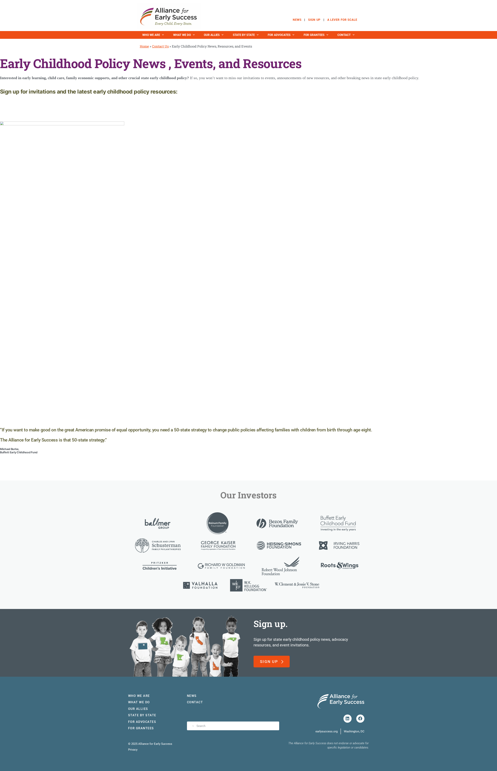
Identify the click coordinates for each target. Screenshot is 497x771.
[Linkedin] (347, 719)
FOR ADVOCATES (279, 35)
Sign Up (314, 20)
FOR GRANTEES (314, 35)
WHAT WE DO (182, 35)
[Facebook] (360, 719)
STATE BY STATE (244, 35)
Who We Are (151, 35)
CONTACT (344, 35)
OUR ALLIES (212, 35)
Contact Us (160, 46)
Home (144, 46)
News (297, 20)
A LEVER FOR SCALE (342, 20)
